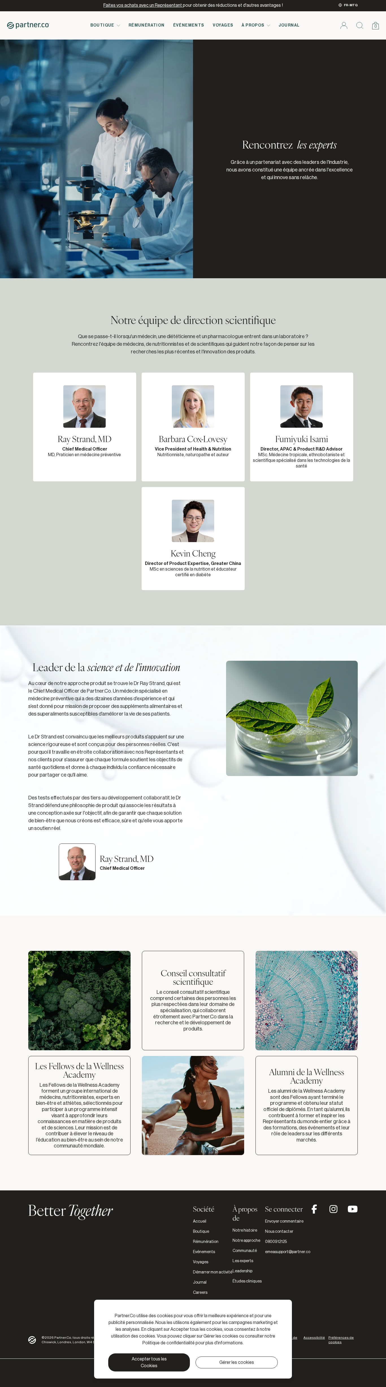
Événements (188, 25)
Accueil (199, 1221)
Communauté (245, 1251)
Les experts (243, 1261)
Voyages (223, 25)
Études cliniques (247, 1281)
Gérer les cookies (236, 1362)
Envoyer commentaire (284, 1221)
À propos (253, 25)
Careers (200, 1293)
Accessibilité (314, 1337)
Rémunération (147, 25)
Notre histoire (245, 1230)
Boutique (102, 25)
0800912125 (276, 1242)
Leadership (242, 1271)
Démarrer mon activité (212, 1272)
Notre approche (246, 1241)
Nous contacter (279, 1232)
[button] (84, 427)
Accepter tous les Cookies (149, 1362)
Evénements (204, 1252)
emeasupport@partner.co (287, 1252)
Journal (289, 25)
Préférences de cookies (341, 1340)
